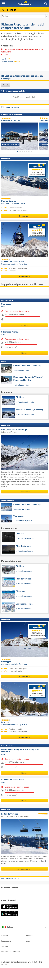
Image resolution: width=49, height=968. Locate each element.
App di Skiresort (8, 900)
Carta (6, 85)
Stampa (4, 946)
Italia (3, 307)
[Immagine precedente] (3, 135)
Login (28, 941)
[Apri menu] (3, 3)
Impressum (6, 941)
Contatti (4, 936)
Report (23, 325)
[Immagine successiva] (46, 135)
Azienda (29, 936)
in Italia (22, 203)
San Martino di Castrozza (12, 780)
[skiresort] (24, 3)
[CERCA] (45, 3)
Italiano (10, 927)
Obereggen (6, 304)
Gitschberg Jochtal (9, 332)
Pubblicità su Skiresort (10, 952)
